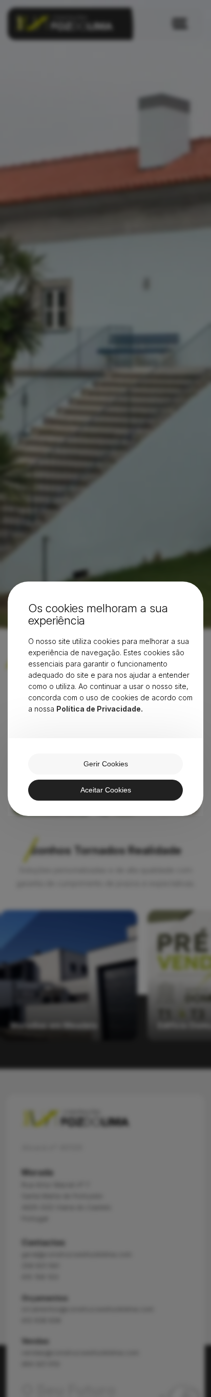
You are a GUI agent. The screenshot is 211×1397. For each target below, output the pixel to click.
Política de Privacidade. (99, 708)
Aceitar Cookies (105, 790)
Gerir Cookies (105, 764)
